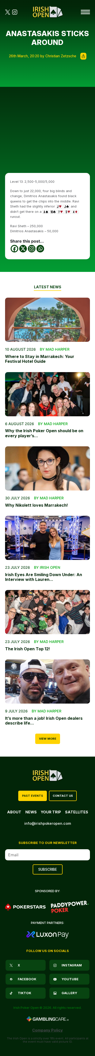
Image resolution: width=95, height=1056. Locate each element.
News (31, 812)
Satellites (76, 812)
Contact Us (63, 795)
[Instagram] (31, 248)
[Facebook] (14, 248)
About (14, 812)
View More (47, 738)
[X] (23, 248)
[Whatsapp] (40, 248)
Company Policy (47, 1030)
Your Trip (51, 812)
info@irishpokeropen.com (47, 823)
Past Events (32, 795)
